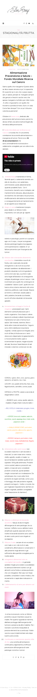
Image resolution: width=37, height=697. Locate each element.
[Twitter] (18, 657)
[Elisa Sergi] (18, 10)
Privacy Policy (26, 687)
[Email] (23, 657)
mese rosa (15, 116)
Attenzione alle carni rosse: (15, 449)
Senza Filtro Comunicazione (19, 690)
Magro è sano (10, 207)
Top (19, 693)
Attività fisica (10, 177)
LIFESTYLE (11, 69)
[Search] (33, 23)
